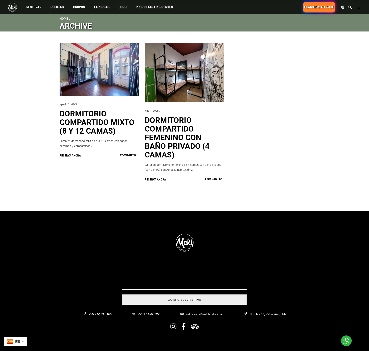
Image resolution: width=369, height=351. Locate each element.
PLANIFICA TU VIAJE (319, 7)
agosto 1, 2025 (68, 104)
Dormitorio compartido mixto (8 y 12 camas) (97, 122)
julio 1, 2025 (152, 110)
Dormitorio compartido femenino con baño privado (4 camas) (177, 137)
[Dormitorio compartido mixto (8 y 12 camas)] (99, 69)
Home (64, 18)
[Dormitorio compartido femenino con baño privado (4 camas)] (184, 72)
